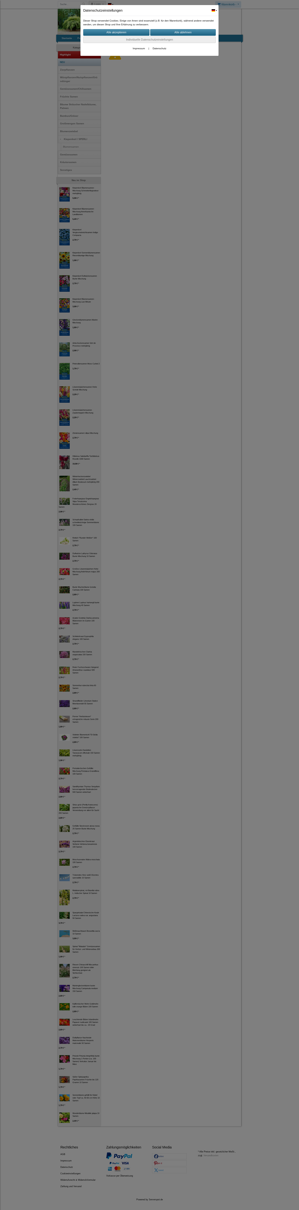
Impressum (139, 48)
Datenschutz (159, 48)
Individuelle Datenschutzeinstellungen (149, 39)
